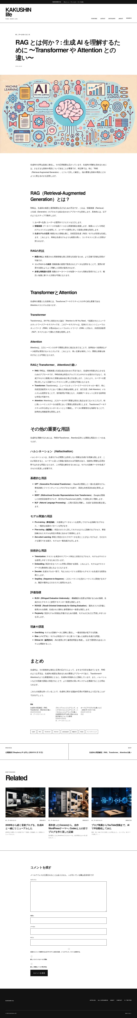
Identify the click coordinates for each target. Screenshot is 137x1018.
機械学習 (74, 732)
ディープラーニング (92, 732)
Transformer (47, 732)
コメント (33, 879)
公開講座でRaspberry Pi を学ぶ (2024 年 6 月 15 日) (24, 752)
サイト (32, 937)
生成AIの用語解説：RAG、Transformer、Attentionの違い (40, 709)
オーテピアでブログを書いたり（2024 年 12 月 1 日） (91, 709)
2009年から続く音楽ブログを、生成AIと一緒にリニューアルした (24, 826)
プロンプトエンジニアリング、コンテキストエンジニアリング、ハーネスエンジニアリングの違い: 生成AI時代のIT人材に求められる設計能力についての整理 (67, 712)
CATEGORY (111, 18)
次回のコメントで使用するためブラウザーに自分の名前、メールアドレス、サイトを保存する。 (55, 952)
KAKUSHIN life (9, 1000)
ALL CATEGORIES (103, 1000)
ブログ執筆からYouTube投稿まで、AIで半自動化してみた (110, 826)
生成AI (33, 732)
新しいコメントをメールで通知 (38, 959)
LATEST (102, 18)
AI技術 (81, 732)
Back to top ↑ (128, 1013)
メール (32, 926)
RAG (40, 732)
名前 (32, 915)
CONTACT (119, 1000)
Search (129, 18)
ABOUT (121, 18)
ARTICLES (93, 1000)
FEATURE (94, 18)
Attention (56, 732)
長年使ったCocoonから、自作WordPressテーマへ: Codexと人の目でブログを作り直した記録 (68, 828)
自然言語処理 (65, 732)
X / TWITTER (128, 1000)
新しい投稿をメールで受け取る (38, 967)
